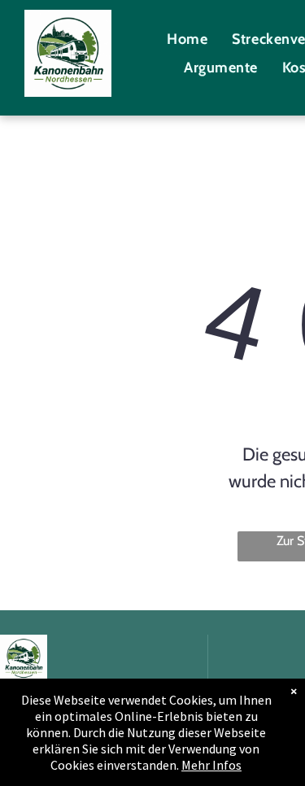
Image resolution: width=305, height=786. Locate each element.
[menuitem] (187, 38)
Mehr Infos (211, 765)
